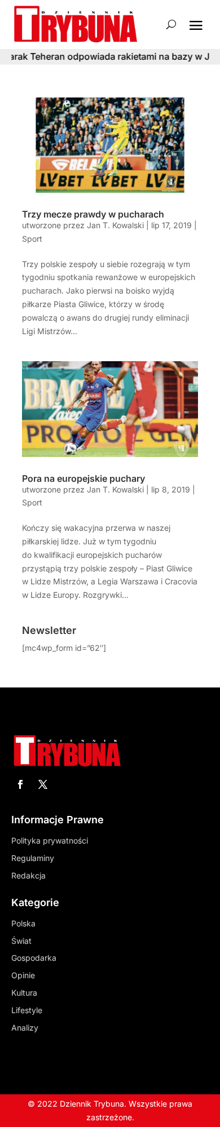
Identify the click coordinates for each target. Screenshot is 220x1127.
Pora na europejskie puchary (83, 478)
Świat (21, 941)
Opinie (23, 975)
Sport (32, 238)
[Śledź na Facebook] (20, 784)
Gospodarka (33, 957)
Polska (23, 923)
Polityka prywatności (49, 840)
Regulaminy (32, 858)
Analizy (24, 1027)
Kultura (24, 992)
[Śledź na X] (43, 784)
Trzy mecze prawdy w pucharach (93, 214)
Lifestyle (26, 1010)
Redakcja (28, 875)
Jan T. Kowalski (115, 225)
